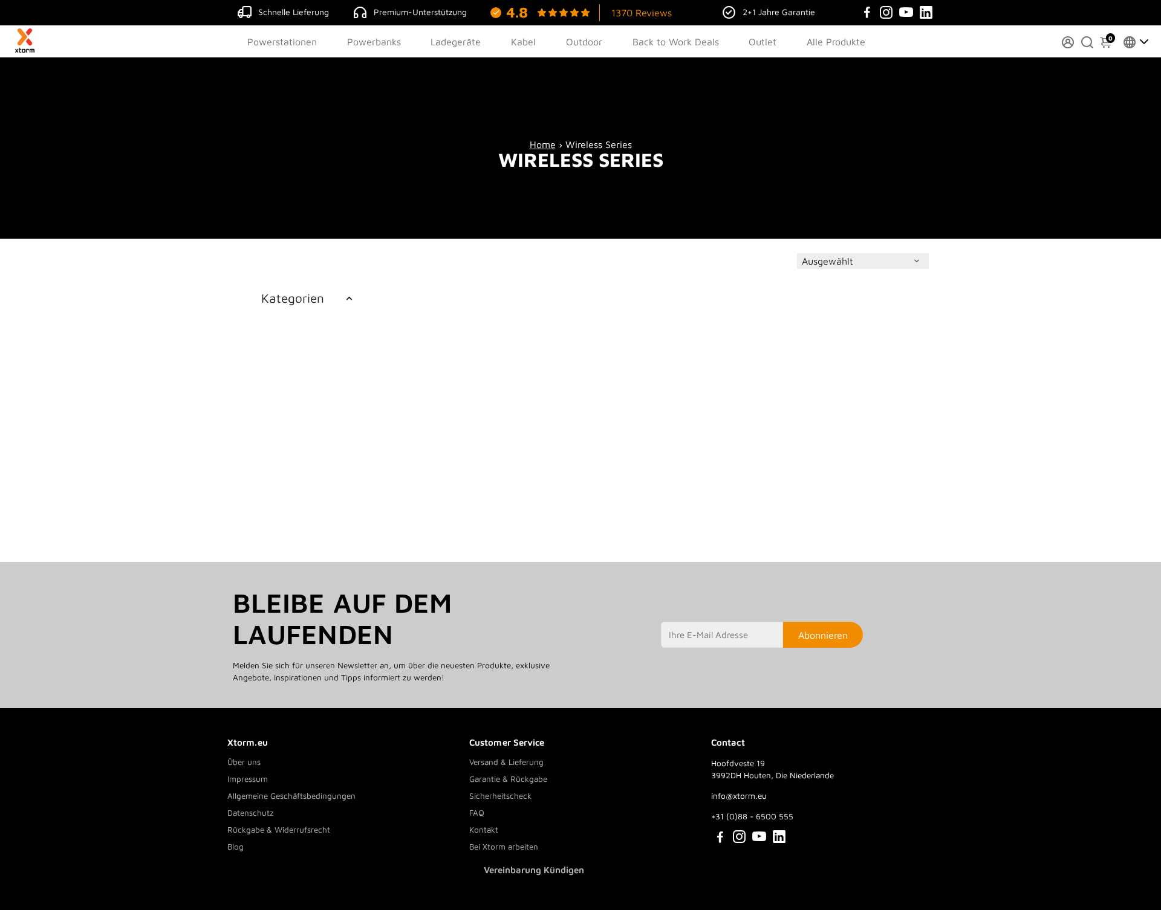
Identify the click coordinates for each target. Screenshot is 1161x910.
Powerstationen (282, 41)
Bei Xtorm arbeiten (503, 846)
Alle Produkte (836, 41)
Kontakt (483, 829)
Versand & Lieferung (506, 762)
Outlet (762, 41)
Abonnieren (823, 635)
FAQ (476, 813)
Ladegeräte (456, 41)
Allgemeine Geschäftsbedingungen (291, 796)
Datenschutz (250, 813)
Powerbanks (374, 41)
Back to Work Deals (676, 41)
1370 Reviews (641, 12)
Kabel (523, 41)
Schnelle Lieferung (293, 12)
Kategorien (292, 298)
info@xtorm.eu (739, 796)
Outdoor (584, 41)
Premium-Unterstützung (420, 12)
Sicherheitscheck (500, 796)
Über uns (244, 762)
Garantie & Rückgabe (508, 779)
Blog (235, 846)
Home (543, 144)
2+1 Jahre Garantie (779, 12)
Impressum (247, 779)
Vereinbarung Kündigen (534, 870)
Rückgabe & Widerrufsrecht (278, 829)
